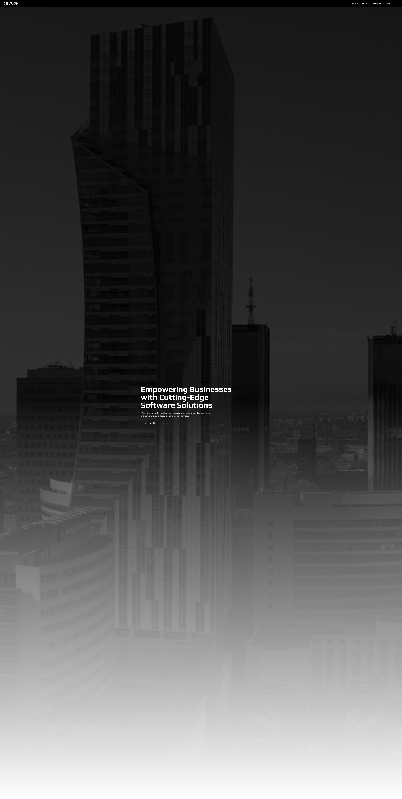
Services (364, 3)
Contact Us (147, 423)
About (354, 3)
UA (396, 3)
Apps (165, 423)
